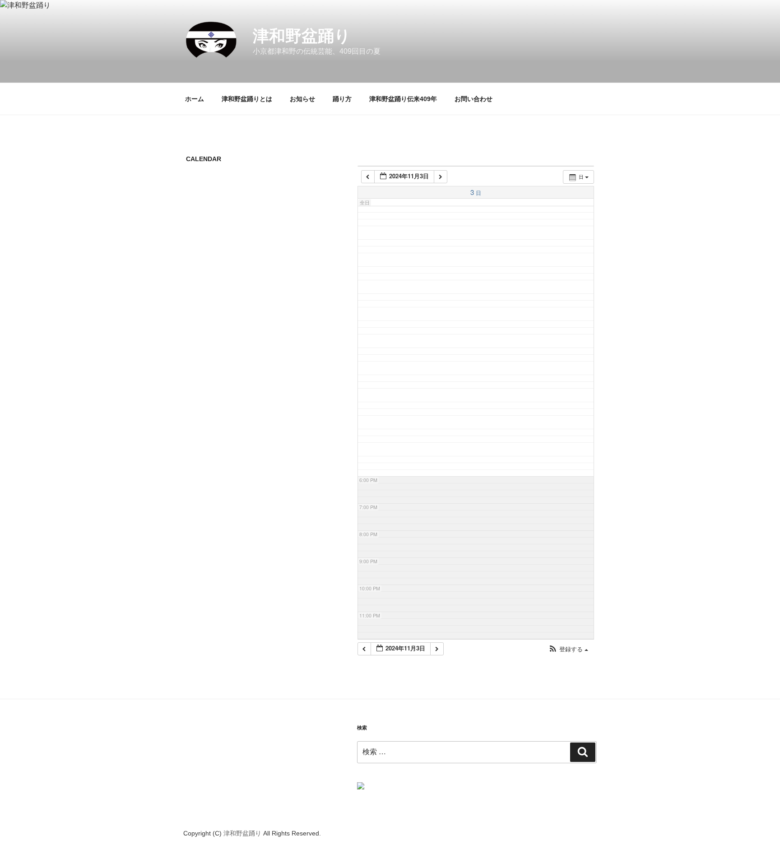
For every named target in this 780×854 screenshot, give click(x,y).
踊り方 (342, 98)
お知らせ (302, 98)
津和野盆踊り (302, 36)
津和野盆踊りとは (247, 98)
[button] (568, 649)
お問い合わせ (473, 98)
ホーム (194, 98)
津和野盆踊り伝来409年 (403, 98)
